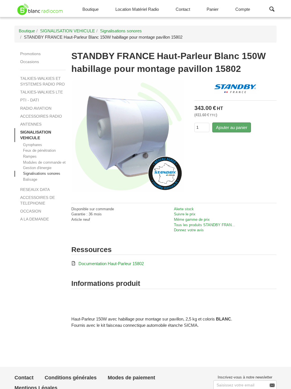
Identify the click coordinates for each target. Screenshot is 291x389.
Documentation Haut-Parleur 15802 (111, 263)
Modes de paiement (131, 377)
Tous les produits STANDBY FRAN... (204, 225)
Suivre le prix (185, 214)
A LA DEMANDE (34, 219)
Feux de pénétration (39, 150)
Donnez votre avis (189, 230)
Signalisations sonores (41, 173)
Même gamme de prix (192, 219)
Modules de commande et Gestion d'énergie (44, 165)
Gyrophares (32, 145)
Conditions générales (71, 377)
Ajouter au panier (231, 127)
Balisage (30, 179)
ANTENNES (30, 124)
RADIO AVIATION (35, 108)
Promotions (30, 53)
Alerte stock (184, 209)
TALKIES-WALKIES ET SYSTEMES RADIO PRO (42, 81)
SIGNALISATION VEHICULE (35, 135)
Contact (24, 377)
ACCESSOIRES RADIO (41, 116)
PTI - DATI (29, 100)
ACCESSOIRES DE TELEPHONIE (37, 200)
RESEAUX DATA (35, 189)
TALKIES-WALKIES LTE (41, 92)
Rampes (30, 156)
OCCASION (30, 211)
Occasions (29, 61)
